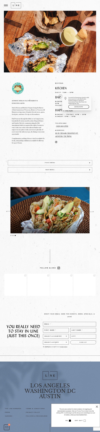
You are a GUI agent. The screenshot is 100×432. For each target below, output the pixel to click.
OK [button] (67, 420)
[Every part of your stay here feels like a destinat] (15, 285)
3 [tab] (13, 235)
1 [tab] (10, 235)
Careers (8, 416)
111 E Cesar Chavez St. (66, 133)
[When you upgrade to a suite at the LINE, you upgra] (61, 285)
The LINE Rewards (13, 408)
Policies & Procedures (36, 416)
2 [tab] (12, 235)
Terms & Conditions (35, 408)
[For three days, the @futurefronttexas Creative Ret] (38, 285)
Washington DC (50, 391)
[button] (6, 5)
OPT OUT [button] (79, 420)
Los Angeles (50, 385)
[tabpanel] (50, 210)
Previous (9, 211)
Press (7, 412)
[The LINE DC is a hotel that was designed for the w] (84, 285)
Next (91, 211)
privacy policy (63, 346)
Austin (50, 396)
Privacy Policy (33, 412)
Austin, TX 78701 (63, 136)
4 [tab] (15, 235)
